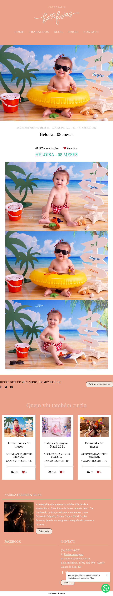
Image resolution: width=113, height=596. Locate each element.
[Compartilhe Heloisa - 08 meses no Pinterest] (11, 387)
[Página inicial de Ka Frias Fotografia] (56, 14)
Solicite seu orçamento (99, 384)
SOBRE (73, 31)
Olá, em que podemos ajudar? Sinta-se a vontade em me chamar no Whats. (84, 576)
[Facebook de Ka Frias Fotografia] (62, 572)
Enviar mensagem (73, 554)
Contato (67, 582)
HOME (19, 31)
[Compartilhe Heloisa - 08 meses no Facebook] (1, 387)
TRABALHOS (39, 31)
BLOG (58, 31)
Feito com (56, 593)
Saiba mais (44, 531)
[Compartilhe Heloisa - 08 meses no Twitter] (6, 387)
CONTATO (91, 31)
